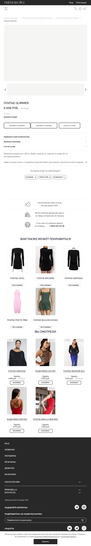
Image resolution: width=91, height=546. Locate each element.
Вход (71, 3)
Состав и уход (9, 146)
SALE (7, 443)
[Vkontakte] (69, 528)
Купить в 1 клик (69, 125)
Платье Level (17, 278)
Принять (45, 542)
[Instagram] (76, 507)
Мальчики (10, 474)
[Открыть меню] (6, 8)
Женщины (10, 456)
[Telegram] (84, 8)
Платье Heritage (74, 278)
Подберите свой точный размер (17, 137)
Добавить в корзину (17, 125)
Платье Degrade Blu (74, 371)
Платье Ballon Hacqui (45, 320)
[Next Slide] (85, 89)
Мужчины (10, 462)
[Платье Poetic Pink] (17, 301)
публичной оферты (68, 537)
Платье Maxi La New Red (45, 419)
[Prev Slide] (5, 89)
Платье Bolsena (45, 278)
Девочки (9, 468)
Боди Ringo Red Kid (17, 419)
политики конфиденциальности (46, 537)
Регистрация (81, 3)
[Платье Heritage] (74, 259)
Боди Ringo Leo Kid (45, 371)
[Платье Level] (17, 259)
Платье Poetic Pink (17, 320)
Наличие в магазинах (12, 142)
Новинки (10, 450)
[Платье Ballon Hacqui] (45, 301)
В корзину (17, 383)
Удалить (17, 376)
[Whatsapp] (80, 8)
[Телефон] (76, 8)
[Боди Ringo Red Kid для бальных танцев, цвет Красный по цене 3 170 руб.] (17, 406)
